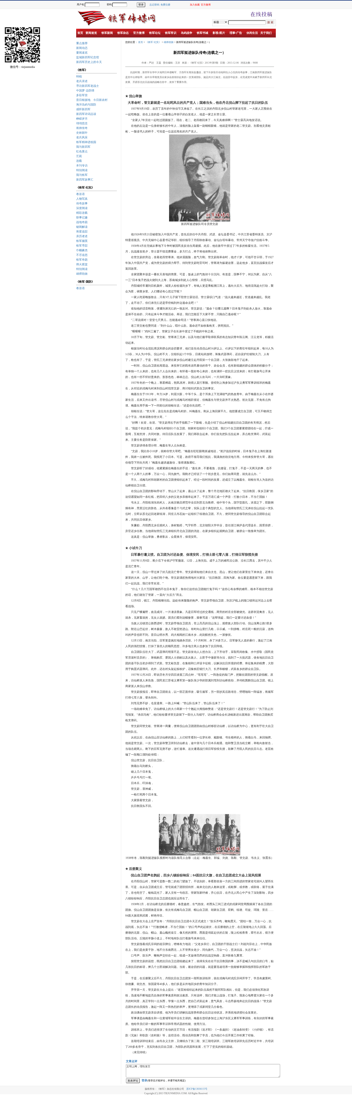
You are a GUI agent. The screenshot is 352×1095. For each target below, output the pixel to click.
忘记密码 (154, 4)
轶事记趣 (82, 217)
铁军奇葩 (82, 259)
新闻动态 (82, 48)
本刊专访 (82, 165)
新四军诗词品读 (86, 114)
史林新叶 (82, 132)
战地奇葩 (82, 222)
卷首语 (80, 194)
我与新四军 (83, 146)
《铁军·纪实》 (153, 42)
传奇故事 (82, 203)
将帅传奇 (82, 128)
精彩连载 (82, 212)
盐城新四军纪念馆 (87, 57)
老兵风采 (82, 137)
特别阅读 (82, 170)
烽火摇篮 (82, 264)
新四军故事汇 (84, 179)
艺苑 (79, 156)
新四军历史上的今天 (89, 62)
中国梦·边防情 (85, 90)
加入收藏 (195, 4)
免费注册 (165, 4)
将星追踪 (82, 231)
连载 (79, 160)
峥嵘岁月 (82, 118)
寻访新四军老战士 (87, 85)
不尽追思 (82, 255)
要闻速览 (82, 52)
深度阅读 (82, 208)
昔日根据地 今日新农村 (92, 99)
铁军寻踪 (82, 245)
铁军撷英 (82, 240)
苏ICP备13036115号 (196, 1088)
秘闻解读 (82, 226)
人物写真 (82, 198)
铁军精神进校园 (86, 142)
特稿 (79, 76)
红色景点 (82, 151)
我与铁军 (82, 174)
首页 (140, 42)
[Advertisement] (338, 79)
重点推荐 (82, 43)
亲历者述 (82, 236)
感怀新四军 (83, 109)
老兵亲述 (82, 81)
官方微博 (206, 4)
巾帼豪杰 (82, 250)
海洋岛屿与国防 (86, 104)
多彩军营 (82, 95)
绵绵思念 (82, 123)
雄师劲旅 (82, 273)
